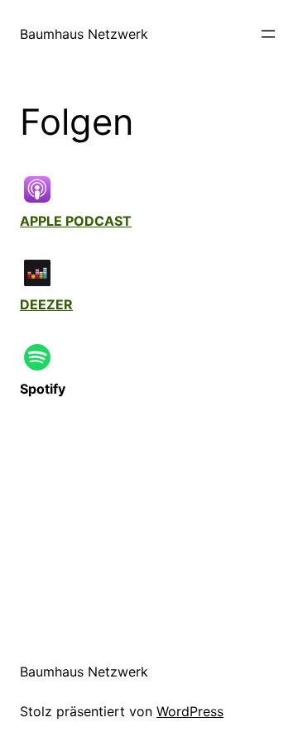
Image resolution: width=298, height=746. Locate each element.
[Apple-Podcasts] (45, 189)
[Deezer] (45, 273)
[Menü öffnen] (268, 34)
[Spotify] (45, 357)
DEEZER (46, 304)
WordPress (189, 711)
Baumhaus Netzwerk (84, 34)
